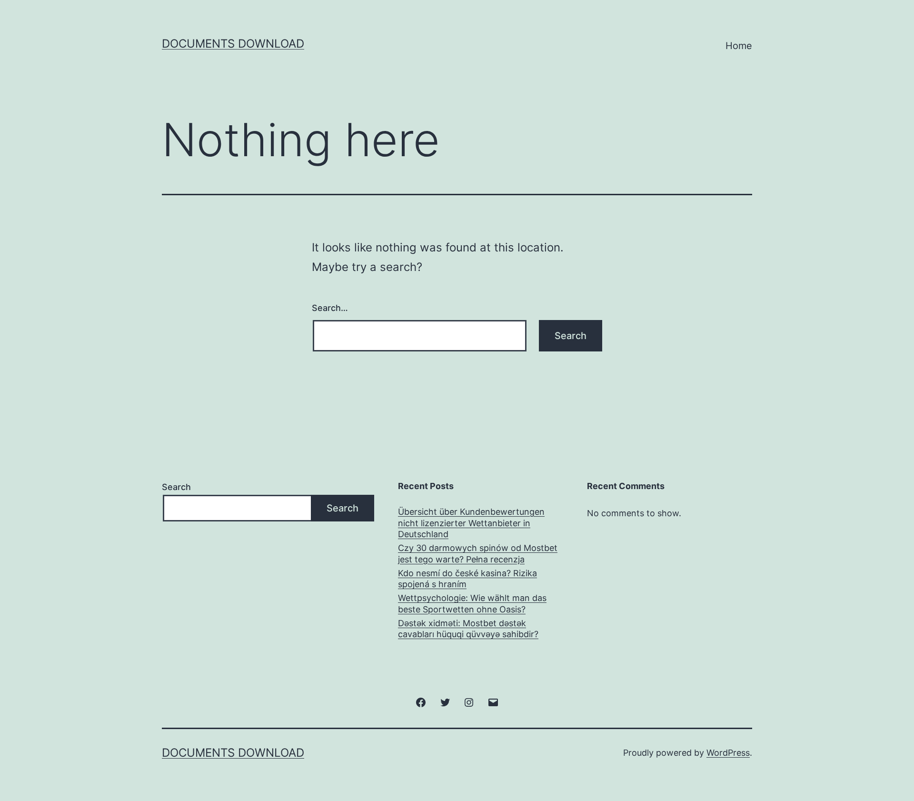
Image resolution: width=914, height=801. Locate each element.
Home (738, 45)
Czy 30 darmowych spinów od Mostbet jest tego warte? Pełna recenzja (477, 553)
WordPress (728, 753)
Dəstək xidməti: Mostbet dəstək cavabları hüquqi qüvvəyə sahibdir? (468, 628)
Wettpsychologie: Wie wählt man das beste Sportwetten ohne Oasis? (472, 603)
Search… (330, 308)
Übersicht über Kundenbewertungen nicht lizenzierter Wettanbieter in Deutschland (471, 523)
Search (176, 487)
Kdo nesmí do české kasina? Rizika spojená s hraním (467, 578)
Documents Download (233, 43)
